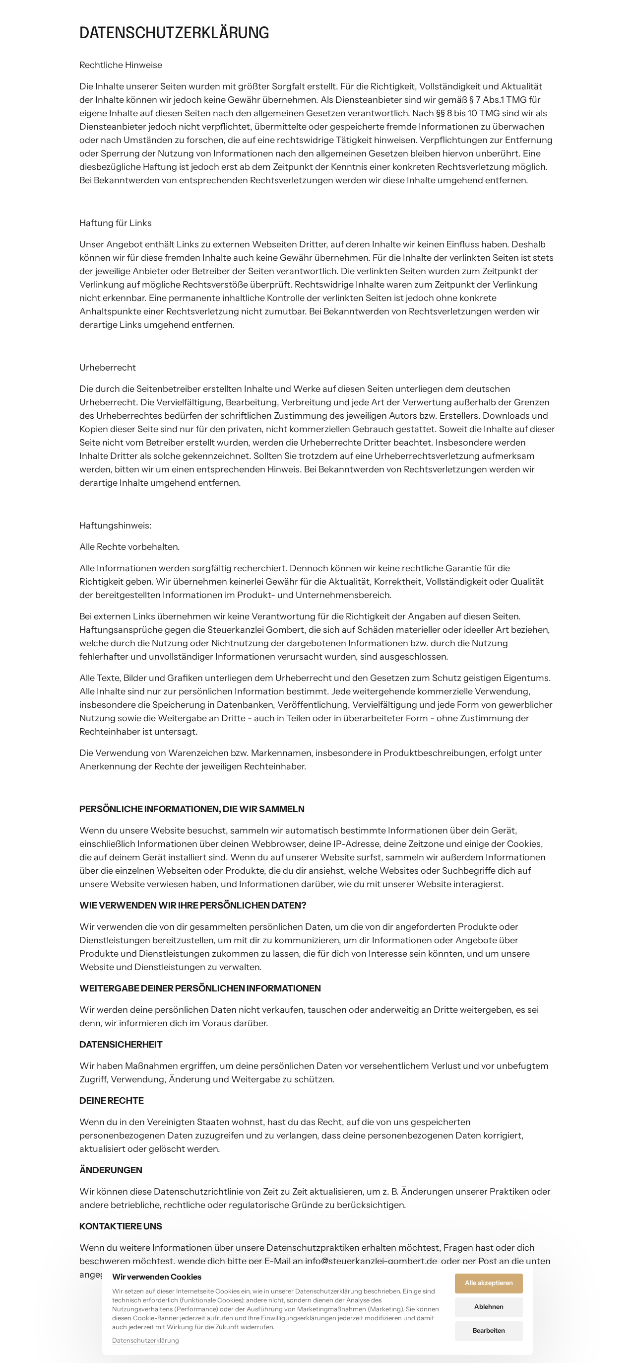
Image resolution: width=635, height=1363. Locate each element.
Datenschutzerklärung (145, 1341)
